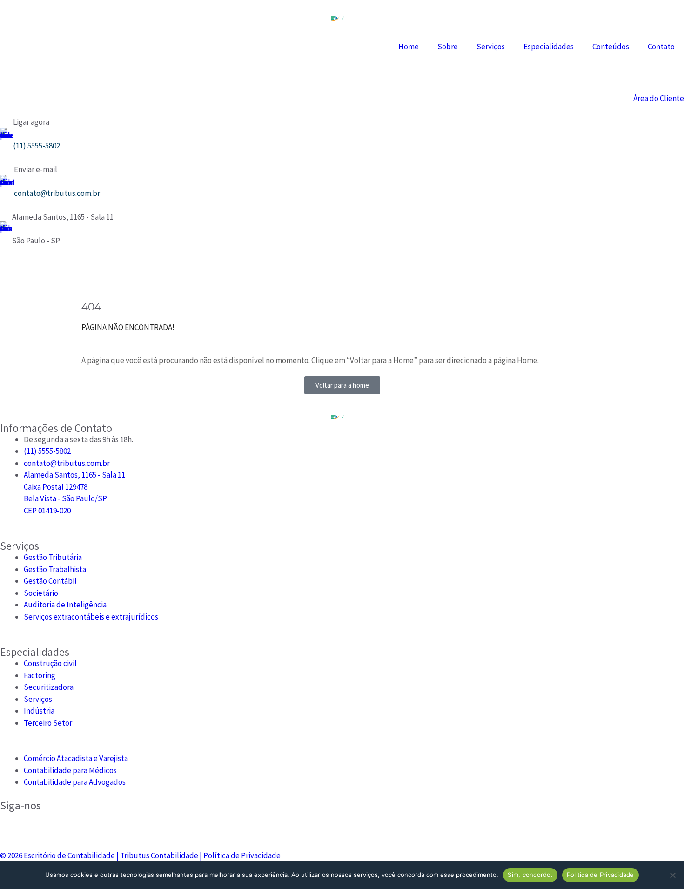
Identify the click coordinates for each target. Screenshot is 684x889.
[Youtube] (110, 270)
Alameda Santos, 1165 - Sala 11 (63, 217)
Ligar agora (31, 122)
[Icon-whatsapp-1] (85, 270)
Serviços (490, 46)
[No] (672, 875)
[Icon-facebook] (36, 270)
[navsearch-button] (3, 74)
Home (408, 46)
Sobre (447, 46)
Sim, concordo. (530, 874)
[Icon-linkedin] (61, 270)
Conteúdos (610, 46)
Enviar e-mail (35, 169)
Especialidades (548, 46)
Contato (661, 46)
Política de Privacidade (242, 855)
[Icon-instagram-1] (11, 270)
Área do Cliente (658, 98)
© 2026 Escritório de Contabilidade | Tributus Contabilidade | (101, 855)
